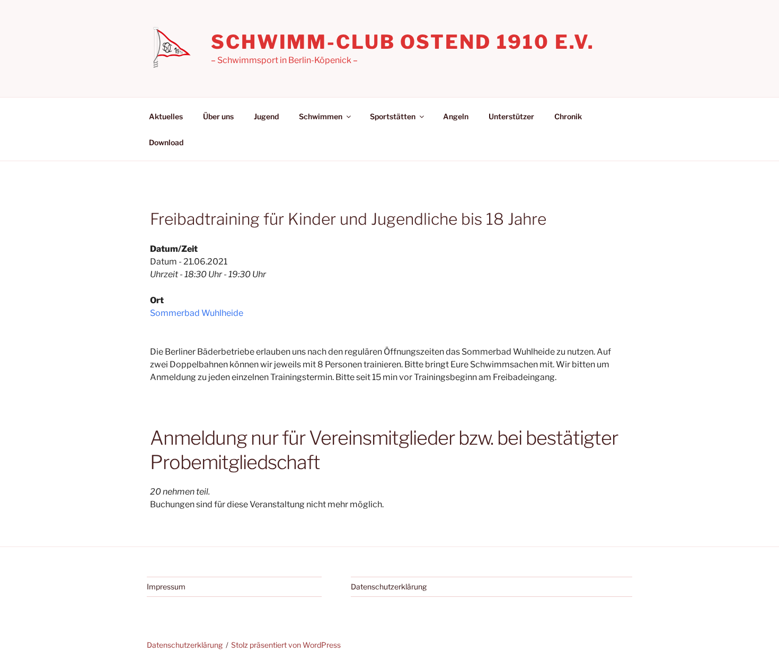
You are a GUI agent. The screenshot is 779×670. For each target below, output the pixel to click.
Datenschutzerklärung (389, 586)
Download (166, 142)
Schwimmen (320, 116)
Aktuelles (166, 116)
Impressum (166, 586)
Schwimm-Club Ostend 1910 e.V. (403, 42)
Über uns (218, 116)
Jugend (266, 116)
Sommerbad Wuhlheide (196, 313)
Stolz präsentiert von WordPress (286, 644)
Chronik (568, 116)
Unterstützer (511, 116)
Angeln (455, 116)
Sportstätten (392, 116)
